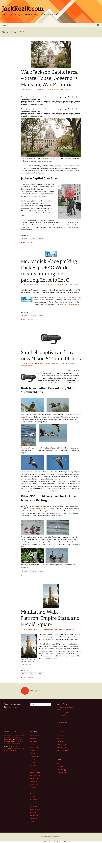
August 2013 (34, 784)
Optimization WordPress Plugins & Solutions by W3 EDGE (51, 842)
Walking (69, 89)
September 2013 (35, 781)
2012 (49, 89)
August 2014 (34, 757)
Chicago (59, 285)
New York (57, 629)
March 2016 (33, 741)
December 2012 (35, 809)
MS (65, 89)
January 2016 (34, 744)
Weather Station (61, 747)
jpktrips (38, 629)
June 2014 (33, 760)
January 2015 (34, 753)
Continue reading (52, 658)
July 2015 (33, 750)
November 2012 (35, 812)
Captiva (67, 363)
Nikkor (23, 365)
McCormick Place (67, 285)
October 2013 (34, 778)
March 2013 (33, 800)
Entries (60, 766)
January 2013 (34, 806)
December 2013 (35, 772)
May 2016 (33, 738)
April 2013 (33, 797)
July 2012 (33, 821)
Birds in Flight (60, 363)
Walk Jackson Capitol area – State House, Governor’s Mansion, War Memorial (49, 78)
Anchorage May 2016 (63, 713)
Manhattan (50, 629)
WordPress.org (61, 773)
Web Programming (62, 750)
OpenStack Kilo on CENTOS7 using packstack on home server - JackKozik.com (14, 737)
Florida (74, 363)
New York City (64, 629)
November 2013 (35, 775)
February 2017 (34, 735)
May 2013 (33, 794)
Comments (61, 769)
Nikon (27, 365)
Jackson (54, 89)
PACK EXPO (63, 304)
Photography (40, 363)
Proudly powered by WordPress (51, 836)
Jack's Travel (41, 89)
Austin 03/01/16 (61, 716)
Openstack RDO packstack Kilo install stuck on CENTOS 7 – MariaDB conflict (13, 741)
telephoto (32, 365)
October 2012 (34, 815)
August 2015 (34, 747)
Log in (58, 763)
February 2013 (34, 803)
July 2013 (33, 787)
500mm (53, 363)
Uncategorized (61, 744)
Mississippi (60, 89)
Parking (75, 285)
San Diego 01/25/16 (62, 722)
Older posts (32, 690)
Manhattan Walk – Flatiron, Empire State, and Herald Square (50, 618)
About (4, 25)
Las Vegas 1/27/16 (62, 719)
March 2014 (33, 766)
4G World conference (64, 297)
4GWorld (53, 285)
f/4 (71, 363)
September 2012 (35, 818)
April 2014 (33, 763)
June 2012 (33, 824)
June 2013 (33, 790)
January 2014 (34, 769)
